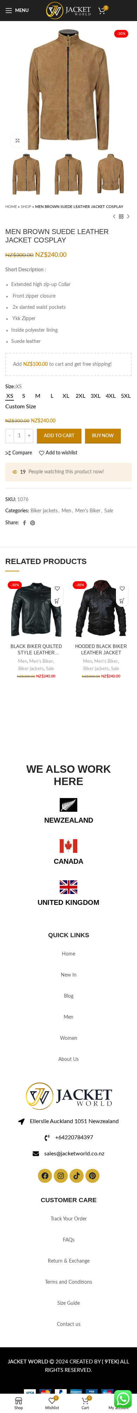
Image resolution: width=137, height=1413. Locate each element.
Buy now (103, 436)
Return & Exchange (69, 1261)
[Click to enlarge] (18, 141)
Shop (26, 207)
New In (69, 975)
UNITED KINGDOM (68, 902)
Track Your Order (69, 1219)
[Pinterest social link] (32, 522)
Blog (68, 996)
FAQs (68, 1240)
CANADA (68, 861)
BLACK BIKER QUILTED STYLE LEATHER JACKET (36, 650)
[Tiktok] (77, 1176)
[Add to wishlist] (57, 588)
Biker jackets (44, 510)
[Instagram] (61, 1176)
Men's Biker (87, 510)
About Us (68, 1059)
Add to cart (59, 436)
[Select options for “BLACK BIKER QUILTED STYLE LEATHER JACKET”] (57, 601)
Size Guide (68, 1303)
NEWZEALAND (68, 820)
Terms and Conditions (68, 1282)
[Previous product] (114, 216)
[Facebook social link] (24, 522)
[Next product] (128, 216)
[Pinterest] (92, 1176)
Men (66, 510)
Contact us (68, 1324)
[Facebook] (45, 1176)
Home (11, 207)
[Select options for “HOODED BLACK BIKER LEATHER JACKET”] (122, 601)
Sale (108, 510)
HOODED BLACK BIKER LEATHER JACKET (101, 649)
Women (68, 1038)
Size (9, 386)
